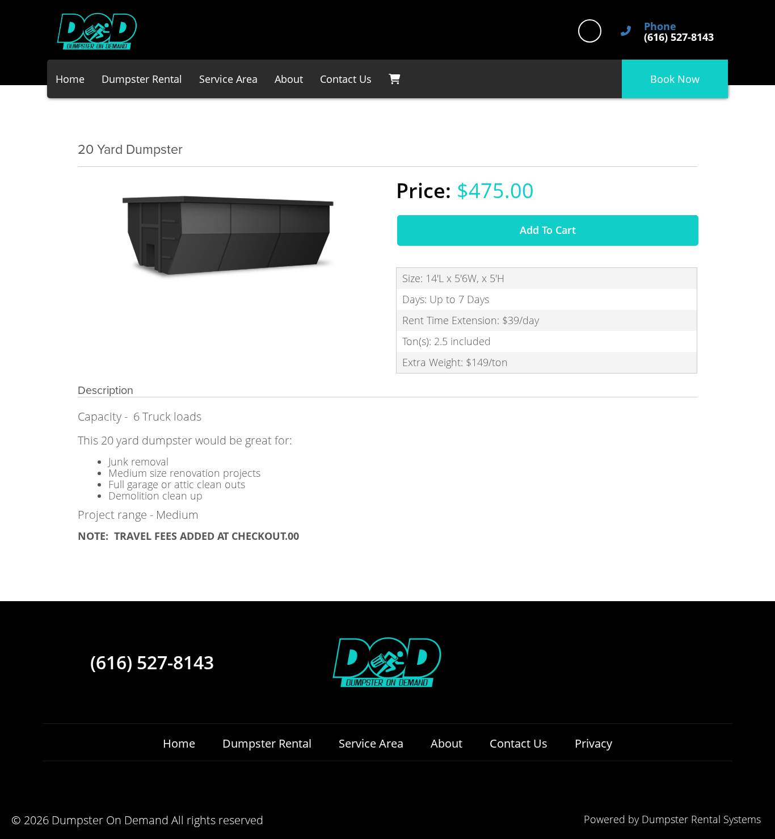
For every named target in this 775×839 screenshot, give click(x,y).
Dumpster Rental (142, 79)
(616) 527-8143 (152, 662)
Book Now (675, 79)
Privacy (593, 743)
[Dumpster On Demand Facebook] (589, 31)
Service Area (228, 79)
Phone (660, 26)
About (289, 79)
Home (70, 79)
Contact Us (346, 79)
